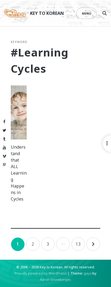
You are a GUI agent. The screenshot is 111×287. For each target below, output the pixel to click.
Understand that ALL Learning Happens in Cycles (19, 173)
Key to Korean (47, 13)
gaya (88, 273)
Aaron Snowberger (55, 279)
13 (78, 244)
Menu (86, 13)
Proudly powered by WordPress (41, 273)
